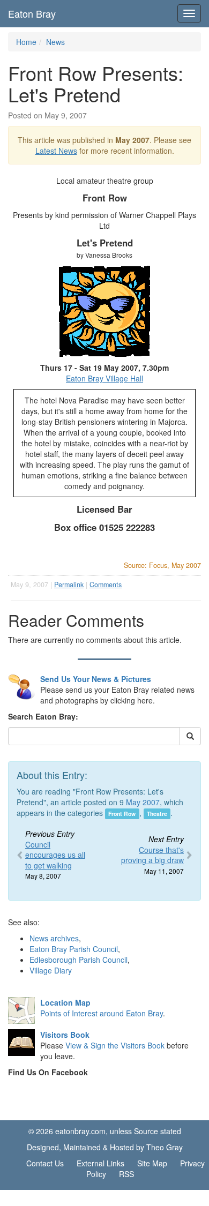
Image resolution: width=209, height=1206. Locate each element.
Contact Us (45, 1163)
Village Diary (50, 970)
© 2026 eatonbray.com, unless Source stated (104, 1131)
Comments (105, 584)
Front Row (122, 814)
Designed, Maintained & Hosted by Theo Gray (105, 1147)
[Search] (190, 736)
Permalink (69, 584)
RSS (126, 1173)
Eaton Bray (32, 13)
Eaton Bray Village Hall (104, 378)
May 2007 (143, 802)
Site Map (152, 1163)
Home (26, 41)
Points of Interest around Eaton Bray (101, 1013)
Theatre (157, 814)
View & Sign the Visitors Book (115, 1045)
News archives (54, 938)
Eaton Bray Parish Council (73, 948)
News (55, 41)
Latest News (56, 150)
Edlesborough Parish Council (78, 959)
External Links (100, 1163)
